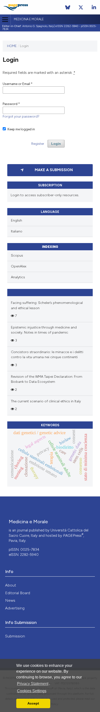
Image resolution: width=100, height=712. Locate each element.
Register (37, 144)
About (10, 585)
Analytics (18, 277)
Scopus (17, 255)
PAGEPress (73, 535)
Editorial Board (17, 593)
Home (12, 46)
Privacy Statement (32, 684)
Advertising (15, 608)
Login (56, 144)
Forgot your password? (21, 116)
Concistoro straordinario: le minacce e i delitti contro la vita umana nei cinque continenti (47, 354)
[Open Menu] (5, 19)
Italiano (16, 231)
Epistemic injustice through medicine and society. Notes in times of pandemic (44, 330)
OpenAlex (18, 266)
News (10, 600)
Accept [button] (33, 703)
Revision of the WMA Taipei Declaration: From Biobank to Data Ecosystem (46, 379)
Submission (15, 636)
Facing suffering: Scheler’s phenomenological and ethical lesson (47, 305)
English (16, 220)
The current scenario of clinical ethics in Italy (46, 401)
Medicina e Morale (29, 19)
